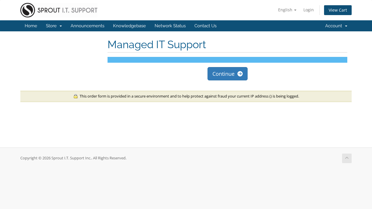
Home (31, 25)
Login (308, 9)
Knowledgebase (129, 25)
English (286, 9)
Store (52, 25)
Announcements (87, 25)
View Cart (338, 10)
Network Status (170, 25)
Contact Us (205, 25)
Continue (224, 73)
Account (334, 25)
